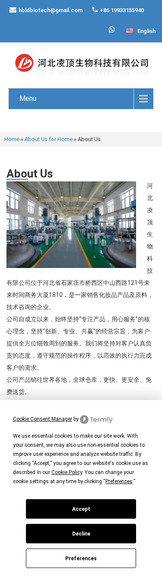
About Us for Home (49, 139)
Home (11, 139)
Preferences (81, 558)
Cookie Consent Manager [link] (42, 419)
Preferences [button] (119, 481)
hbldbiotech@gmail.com (51, 10)
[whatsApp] (112, 29)
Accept (81, 509)
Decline (81, 534)
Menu (27, 98)
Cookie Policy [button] (66, 472)
